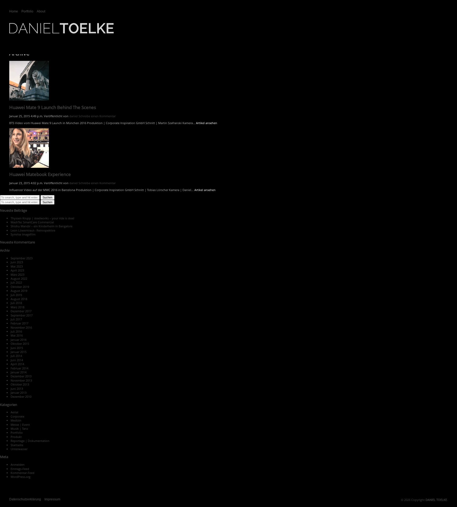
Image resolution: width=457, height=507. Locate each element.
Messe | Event (20, 425)
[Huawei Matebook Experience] (29, 166)
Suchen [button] (47, 197)
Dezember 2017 (21, 311)
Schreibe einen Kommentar (97, 116)
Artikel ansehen (206, 123)
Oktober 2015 (20, 344)
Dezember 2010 (21, 397)
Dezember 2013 (21, 376)
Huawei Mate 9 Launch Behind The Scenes (52, 107)
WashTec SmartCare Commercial (32, 222)
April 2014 (17, 364)
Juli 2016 (16, 331)
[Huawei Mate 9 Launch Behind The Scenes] (29, 99)
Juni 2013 (17, 389)
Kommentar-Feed (22, 473)
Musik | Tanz (19, 429)
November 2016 (21, 327)
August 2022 (19, 278)
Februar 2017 (19, 323)
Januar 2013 (18, 393)
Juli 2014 (16, 356)
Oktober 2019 (20, 287)
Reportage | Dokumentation (30, 441)
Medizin (16, 420)
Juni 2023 (17, 262)
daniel (73, 116)
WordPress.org (20, 477)
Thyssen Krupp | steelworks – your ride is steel (42, 218)
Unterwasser (19, 449)
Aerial (14, 412)
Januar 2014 (18, 372)
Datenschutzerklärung (25, 499)
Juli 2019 (16, 295)
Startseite (17, 445)
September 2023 (22, 258)
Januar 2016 (18, 340)
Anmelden (18, 465)
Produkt (16, 437)
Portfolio (27, 11)
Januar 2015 (18, 352)
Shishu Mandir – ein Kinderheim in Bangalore (41, 226)
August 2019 (19, 291)
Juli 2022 (16, 282)
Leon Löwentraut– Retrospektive (33, 230)
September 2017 (22, 315)
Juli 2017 (16, 319)
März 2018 (17, 307)
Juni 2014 (17, 360)
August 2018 (19, 299)
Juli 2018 (16, 303)
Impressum (52, 499)
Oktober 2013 (20, 384)
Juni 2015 (17, 348)
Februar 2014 (19, 368)
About (41, 11)
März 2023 (17, 275)
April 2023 (17, 270)
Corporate (17, 416)
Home (13, 11)
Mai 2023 (17, 266)
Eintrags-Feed (20, 469)
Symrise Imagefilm (23, 234)
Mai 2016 (17, 335)
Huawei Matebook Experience (40, 174)
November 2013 (21, 380)
